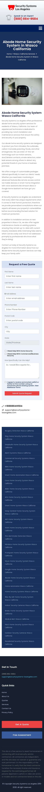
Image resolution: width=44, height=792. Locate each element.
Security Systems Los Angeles (25, 784)
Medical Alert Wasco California (17, 619)
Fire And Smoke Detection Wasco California (18, 537)
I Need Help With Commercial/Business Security (22, 355)
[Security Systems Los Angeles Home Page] (22, 7)
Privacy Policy (7, 712)
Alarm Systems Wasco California (18, 453)
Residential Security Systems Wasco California (19, 642)
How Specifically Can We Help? (17, 360)
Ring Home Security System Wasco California (19, 437)
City (6, 327)
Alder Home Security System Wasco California (19, 490)
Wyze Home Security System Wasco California (19, 562)
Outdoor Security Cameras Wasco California (18, 634)
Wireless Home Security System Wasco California (21, 545)
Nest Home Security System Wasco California (19, 626)
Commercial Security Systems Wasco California (20, 459)
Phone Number (11, 305)
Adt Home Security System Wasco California (19, 520)
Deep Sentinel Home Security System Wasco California (20, 512)
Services (5, 704)
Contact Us (6, 708)
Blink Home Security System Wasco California (19, 468)
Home (9, 54)
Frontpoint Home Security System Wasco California (21, 554)
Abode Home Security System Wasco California (20, 579)
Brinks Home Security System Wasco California (20, 612)
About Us (5, 696)
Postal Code (10, 316)
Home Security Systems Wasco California (21, 591)
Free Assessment (22, 735)
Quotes (5, 700)
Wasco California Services (24, 54)
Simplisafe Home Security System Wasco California (21, 446)
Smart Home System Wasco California (20, 505)
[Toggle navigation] (40, 28)
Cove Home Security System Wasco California (19, 481)
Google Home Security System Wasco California (20, 570)
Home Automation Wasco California (19, 586)
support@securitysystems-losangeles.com (16, 411)
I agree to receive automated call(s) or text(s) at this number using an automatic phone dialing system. (23, 384)
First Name (9, 271)
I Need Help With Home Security (20, 351)
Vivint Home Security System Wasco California (19, 529)
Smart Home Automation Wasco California (22, 475)
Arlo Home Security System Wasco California (19, 498)
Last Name (9, 283)
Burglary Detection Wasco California (19, 430)
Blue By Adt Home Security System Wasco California (19, 598)
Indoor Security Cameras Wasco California (21, 605)
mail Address (10, 294)
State (7, 338)
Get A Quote (22, 724)
